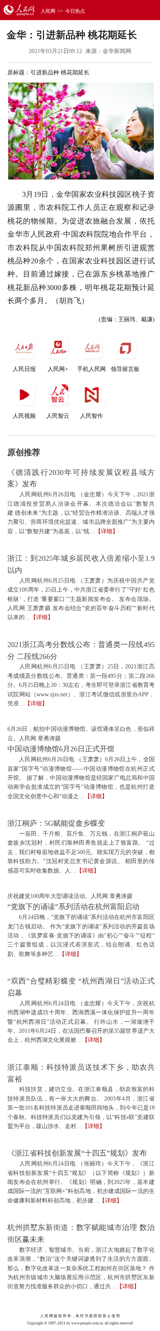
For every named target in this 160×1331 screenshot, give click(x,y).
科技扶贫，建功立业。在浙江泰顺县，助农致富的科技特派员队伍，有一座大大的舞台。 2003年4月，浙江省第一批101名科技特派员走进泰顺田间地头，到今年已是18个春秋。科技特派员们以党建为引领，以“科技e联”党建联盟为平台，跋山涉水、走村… (81, 1107)
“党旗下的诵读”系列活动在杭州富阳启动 (73, 907)
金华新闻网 (117, 51)
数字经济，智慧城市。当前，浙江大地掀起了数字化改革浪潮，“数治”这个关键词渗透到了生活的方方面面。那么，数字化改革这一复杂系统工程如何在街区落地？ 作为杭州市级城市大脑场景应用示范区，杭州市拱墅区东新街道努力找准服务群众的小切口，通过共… (81, 1268)
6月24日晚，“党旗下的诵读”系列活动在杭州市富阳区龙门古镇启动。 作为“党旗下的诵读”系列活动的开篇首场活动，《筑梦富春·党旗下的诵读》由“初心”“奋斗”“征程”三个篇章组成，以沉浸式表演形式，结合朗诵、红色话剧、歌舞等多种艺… (81, 935)
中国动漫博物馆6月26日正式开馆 (60, 749)
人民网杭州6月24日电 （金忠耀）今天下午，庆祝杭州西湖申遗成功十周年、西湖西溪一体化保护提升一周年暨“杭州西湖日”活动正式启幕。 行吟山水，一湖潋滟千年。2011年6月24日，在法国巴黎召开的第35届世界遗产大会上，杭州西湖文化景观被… (81, 1021)
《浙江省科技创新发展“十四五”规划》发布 (77, 1153)
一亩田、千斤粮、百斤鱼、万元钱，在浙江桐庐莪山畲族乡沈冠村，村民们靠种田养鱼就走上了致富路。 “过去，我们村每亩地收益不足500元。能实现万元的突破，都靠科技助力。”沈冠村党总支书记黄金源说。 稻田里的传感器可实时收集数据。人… (81, 852)
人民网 (48, 11)
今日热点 (75, 11)
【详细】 (106, 531)
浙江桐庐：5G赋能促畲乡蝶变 (56, 823)
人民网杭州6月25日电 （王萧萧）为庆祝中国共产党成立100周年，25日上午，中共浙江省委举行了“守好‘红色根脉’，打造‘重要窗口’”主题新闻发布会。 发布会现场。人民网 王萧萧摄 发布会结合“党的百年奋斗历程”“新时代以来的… (81, 599)
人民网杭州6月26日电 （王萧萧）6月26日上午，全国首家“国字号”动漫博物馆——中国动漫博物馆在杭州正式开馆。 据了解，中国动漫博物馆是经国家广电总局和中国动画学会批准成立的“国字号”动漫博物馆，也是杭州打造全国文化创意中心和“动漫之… (81, 777)
